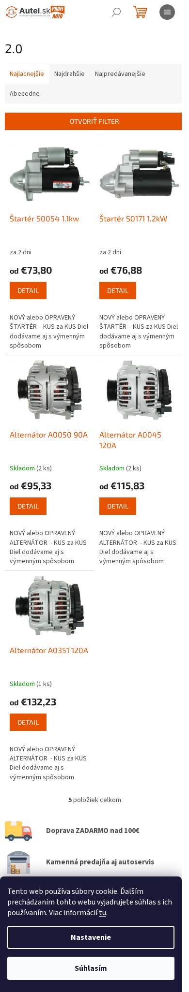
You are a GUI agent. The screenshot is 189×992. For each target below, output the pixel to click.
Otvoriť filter (94, 121)
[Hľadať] (116, 12)
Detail (28, 290)
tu (102, 912)
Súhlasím (91, 968)
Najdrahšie (69, 74)
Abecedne (25, 94)
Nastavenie (91, 937)
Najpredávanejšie (120, 74)
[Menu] (167, 12)
